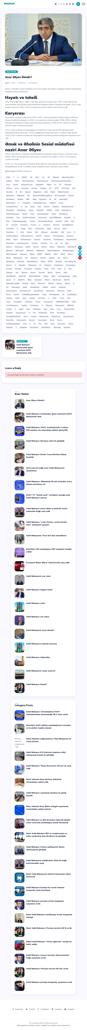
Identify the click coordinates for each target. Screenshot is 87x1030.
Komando (47, 239)
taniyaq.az (65, 1025)
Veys (45, 309)
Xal (34, 313)
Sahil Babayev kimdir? (36, 684)
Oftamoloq (32, 265)
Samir (53, 287)
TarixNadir (17, 302)
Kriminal (44, 243)
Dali (39, 206)
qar (17, 272)
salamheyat (34, 287)
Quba (75, 276)
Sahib (25, 287)
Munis (65, 258)
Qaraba (24, 272)
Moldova (34, 258)
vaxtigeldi (36, 309)
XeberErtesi (55, 316)
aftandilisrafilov (68, 177)
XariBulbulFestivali (13, 316)
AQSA (49, 184)
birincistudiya (60, 195)
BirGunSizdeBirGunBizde (42, 195)
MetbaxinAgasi (68, 250)
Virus (59, 309)
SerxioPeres (38, 291)
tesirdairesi (48, 302)
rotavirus (41, 283)
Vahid (21, 309)
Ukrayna (49, 305)
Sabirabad (16, 287)
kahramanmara (27, 236)
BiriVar (71, 195)
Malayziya (19, 247)
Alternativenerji (28, 181)
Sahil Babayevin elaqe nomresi (40, 671)
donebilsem (21, 210)
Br (50, 199)
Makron (9, 247)
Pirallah (18, 269)
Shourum (60, 291)
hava (30, 228)
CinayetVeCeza (12, 206)
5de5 (8, 177)
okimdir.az (46, 1025)
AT (60, 184)
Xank (52, 313)
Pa (40, 265)
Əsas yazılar (11, 72)
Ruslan (67, 283)
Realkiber (38, 280)
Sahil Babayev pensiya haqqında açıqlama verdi (49, 982)
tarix (8, 302)
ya (34, 324)
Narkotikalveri (32, 261)
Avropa (34, 188)
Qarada (42, 272)
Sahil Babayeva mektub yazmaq (41, 644)
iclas (22, 232)
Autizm (9, 188)
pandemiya (58, 265)
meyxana (23, 254)
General (56, 225)
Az (50, 188)
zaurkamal (34, 327)
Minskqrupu (18, 258)
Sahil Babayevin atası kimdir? (40, 630)
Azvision (9, 192)
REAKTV (21, 280)
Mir (26, 258)
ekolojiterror (66, 210)
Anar (8, 184)
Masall (44, 247)
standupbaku (54, 294)
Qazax (58, 272)
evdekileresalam (29, 217)
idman (29, 232)
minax (70, 254)
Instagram (44, 1009)
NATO (50, 261)
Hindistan (10, 232)
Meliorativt (20, 250)
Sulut (17, 298)
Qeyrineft (22, 276)
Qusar (8, 280)
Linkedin (58, 1009)
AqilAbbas (40, 184)
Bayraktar (10, 195)
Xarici (26, 316)
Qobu (53, 276)
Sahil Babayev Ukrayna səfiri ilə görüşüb (45, 441)
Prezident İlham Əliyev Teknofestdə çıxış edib (47, 562)
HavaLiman (39, 228)
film (72, 221)
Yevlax (70, 324)
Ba (21, 192)
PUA (53, 269)
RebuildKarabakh (12, 283)
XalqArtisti (43, 313)
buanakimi (63, 199)
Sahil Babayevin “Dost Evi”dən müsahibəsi (46, 535)
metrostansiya (11, 254)
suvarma (41, 298)
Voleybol (9, 313)
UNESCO (70, 305)
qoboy (46, 276)
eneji (32, 214)
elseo (14, 83)
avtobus (43, 188)
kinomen (70, 236)
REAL (29, 280)
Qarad (33, 272)
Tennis (37, 302)
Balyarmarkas (63, 192)
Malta (28, 247)
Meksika (9, 250)
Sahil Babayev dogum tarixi (39, 589)
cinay (61, 203)
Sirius (8, 294)
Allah (17, 181)
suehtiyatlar (72, 294)
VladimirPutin (69, 309)
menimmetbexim (54, 250)
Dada (32, 206)
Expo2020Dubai (55, 217)
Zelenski (67, 327)
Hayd (49, 228)
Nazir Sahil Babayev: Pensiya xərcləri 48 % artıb (49, 928)
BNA (34, 199)
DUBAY (49, 210)
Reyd (33, 283)
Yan (40, 324)
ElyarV (24, 214)
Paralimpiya (70, 265)
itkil (62, 232)
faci (7, 221)
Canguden (26, 203)
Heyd (64, 228)
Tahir (54, 298)
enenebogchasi (42, 214)
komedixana (58, 239)
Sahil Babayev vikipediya (38, 657)
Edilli (57, 210)
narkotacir (10, 261)
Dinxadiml (10, 210)
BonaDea (42, 199)
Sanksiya (62, 287)
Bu (55, 199)
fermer (32, 221)
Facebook (18, 1009)
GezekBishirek (67, 225)
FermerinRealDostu (45, 221)
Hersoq (56, 228)
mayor (52, 247)
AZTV (56, 188)
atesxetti (68, 184)
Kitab (8, 239)
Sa (7, 287)
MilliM (39, 254)
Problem (38, 269)
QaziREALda (11, 276)
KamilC (39, 236)
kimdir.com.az (35, 1025)
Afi (49, 177)
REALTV (67, 280)
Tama (62, 298)
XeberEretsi (44, 316)
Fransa (33, 225)
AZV (73, 188)
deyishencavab (67, 206)
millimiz (48, 254)
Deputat (56, 206)
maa (66, 243)
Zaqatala (23, 327)
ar (55, 184)
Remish (25, 283)
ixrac (69, 232)
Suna (24, 298)
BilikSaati (20, 195)
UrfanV (9, 309)
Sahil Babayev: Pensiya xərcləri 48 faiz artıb (47, 968)
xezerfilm (10, 320)
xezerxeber (42, 320)
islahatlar (54, 232)
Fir (7, 225)
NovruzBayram (70, 261)
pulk (59, 269)
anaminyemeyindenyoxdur (61, 181)
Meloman (30, 250)
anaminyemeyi (42, 181)
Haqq (23, 228)
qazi (65, 272)
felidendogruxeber (20, 221)
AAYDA (24, 177)
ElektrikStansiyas (12, 214)
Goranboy (10, 228)
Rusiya (59, 283)
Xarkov (33, 316)
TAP (68, 298)
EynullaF (67, 217)
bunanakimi (10, 203)
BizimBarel (10, 199)
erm (18, 217)
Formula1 (24, 225)
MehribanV (72, 247)
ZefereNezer (46, 327)
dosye (31, 210)
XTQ (24, 324)
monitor (43, 258)
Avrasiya (25, 188)
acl (43, 177)
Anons (15, 184)
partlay (9, 269)
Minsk (8, 258)
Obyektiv (22, 265)
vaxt (28, 309)
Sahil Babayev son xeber (37, 617)
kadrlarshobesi (12, 236)
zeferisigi (57, 327)
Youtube (70, 1009)
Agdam (9, 181)
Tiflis (74, 302)
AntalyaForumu (27, 184)
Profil (46, 269)
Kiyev (15, 239)
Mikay (32, 254)
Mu (59, 258)
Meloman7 (40, 250)
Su (63, 294)
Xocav (59, 320)
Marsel (36, 247)
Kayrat (47, 236)
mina (56, 254)
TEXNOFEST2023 (62, 302)
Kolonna (37, 239)
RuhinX (51, 283)
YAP (46, 324)
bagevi (27, 192)
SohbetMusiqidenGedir (30, 294)
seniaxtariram (25, 291)
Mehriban (61, 247)
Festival (59, 221)
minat (63, 254)
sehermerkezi (11, 291)
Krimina (35, 243)
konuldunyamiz (23, 243)
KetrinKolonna (58, 236)
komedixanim (71, 239)
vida (52, 309)
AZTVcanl (65, 188)
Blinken (20, 199)
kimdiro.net (55, 1025)
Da (26, 206)
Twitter (31, 1009)
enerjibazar (63, 214)
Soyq (44, 294)
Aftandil (56, 177)
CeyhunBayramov (39, 203)
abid (37, 177)
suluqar (9, 298)
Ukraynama (59, 305)
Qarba (50, 272)
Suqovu (32, 298)
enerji (54, 214)
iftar (36, 232)
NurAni (9, 265)
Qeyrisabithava (34, 276)
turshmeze (34, 305)
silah (69, 291)
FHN (66, 221)
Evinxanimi (42, 217)
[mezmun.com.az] (9, 4)
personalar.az (22, 1025)
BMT (28, 199)
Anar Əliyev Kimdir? (35, 400)
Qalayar (9, 272)
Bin (29, 195)
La (51, 243)
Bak (46, 192)
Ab (31, 177)
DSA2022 (40, 210)
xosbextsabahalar (13, 324)
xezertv (32, 320)
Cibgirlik (53, 203)
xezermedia (21, 320)
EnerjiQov (9, 217)
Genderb (47, 225)
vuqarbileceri (21, 313)
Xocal (52, 320)
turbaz (24, 305)
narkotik (21, 261)
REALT (47, 280)
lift (56, 243)
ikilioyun (44, 232)
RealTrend (57, 280)
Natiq (43, 261)
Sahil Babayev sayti (35, 603)
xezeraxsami (68, 316)
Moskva (52, 258)
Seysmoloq (50, 291)
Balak (53, 192)
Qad (70, 269)
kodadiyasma (26, 239)
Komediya (10, 243)
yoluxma (9, 327)
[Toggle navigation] (83, 4)
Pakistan (48, 265)
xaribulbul (61, 313)
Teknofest (28, 302)
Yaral (53, 324)
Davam (46, 206)
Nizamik (59, 261)
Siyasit (16, 294)
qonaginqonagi (64, 276)
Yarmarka (61, 324)
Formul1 (14, 225)
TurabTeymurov (12, 305)
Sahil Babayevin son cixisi (38, 576)
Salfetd (45, 287)
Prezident (28, 269)
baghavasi (37, 192)
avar (16, 188)
